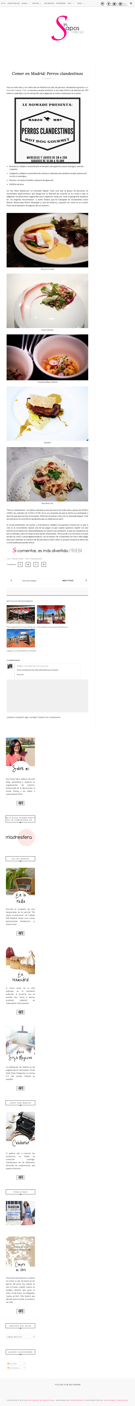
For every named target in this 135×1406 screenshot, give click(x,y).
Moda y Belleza (14, 3)
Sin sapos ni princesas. (41, 1400)
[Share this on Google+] (35, 564)
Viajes (79, 3)
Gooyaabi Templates (116, 1400)
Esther (20, 666)
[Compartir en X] (28, 564)
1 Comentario (47, 79)
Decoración (49, 3)
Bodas (24, 3)
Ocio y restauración (33, 559)
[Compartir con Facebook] (20, 564)
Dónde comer (18, 559)
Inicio (3, 3)
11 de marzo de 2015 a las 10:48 (35, 666)
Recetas (36, 3)
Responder (20, 674)
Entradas (13, 1363)
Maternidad (60, 3)
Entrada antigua (29, 580)
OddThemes (77, 1400)
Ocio (69, 3)
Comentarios (14, 1368)
